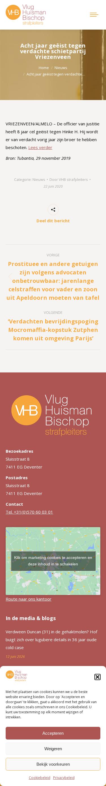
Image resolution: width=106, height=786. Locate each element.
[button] (97, 677)
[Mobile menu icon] (94, 14)
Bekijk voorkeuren (53, 764)
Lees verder (40, 147)
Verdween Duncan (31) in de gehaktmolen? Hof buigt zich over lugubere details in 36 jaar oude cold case (51, 639)
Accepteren (53, 733)
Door (68, 179)
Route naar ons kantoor (28, 599)
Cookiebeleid (39, 777)
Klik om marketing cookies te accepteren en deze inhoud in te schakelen (53, 560)
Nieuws (39, 179)
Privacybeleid (64, 777)
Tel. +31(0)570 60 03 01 (29, 512)
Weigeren (53, 748)
